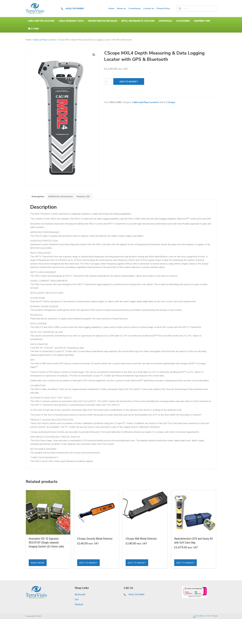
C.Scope (170, 102)
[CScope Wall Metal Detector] (145, 529)
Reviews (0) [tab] (83, 196)
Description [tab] (38, 196)
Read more (38, 562)
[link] (111, 8)
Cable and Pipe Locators (44, 39)
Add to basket (128, 81)
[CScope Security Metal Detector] (96, 529)
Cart (76, 599)
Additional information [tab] (60, 196)
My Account (80, 594)
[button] (93, 54)
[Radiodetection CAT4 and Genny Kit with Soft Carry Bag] (193, 529)
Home (28, 39)
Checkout (79, 604)
